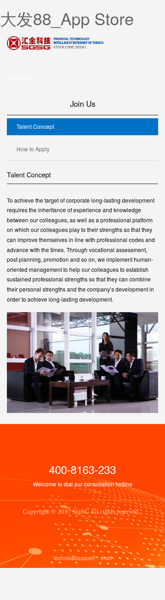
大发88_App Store (67, 18)
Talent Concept (35, 126)
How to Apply (33, 149)
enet (105, 557)
